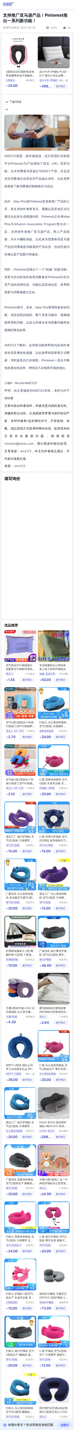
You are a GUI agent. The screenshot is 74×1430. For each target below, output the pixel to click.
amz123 (19, 466)
